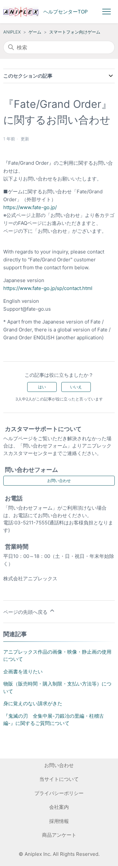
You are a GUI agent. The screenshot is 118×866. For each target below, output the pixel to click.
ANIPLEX (12, 32)
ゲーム (35, 32)
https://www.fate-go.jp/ (30, 207)
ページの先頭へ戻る (26, 612)
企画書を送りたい (23, 671)
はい (42, 386)
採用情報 (59, 821)
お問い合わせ (59, 480)
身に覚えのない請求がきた (32, 703)
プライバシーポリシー (59, 793)
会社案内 (59, 807)
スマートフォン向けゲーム (74, 32)
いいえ (76, 386)
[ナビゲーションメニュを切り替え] (106, 12)
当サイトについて (59, 779)
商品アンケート (59, 835)
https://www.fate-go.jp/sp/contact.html (47, 288)
